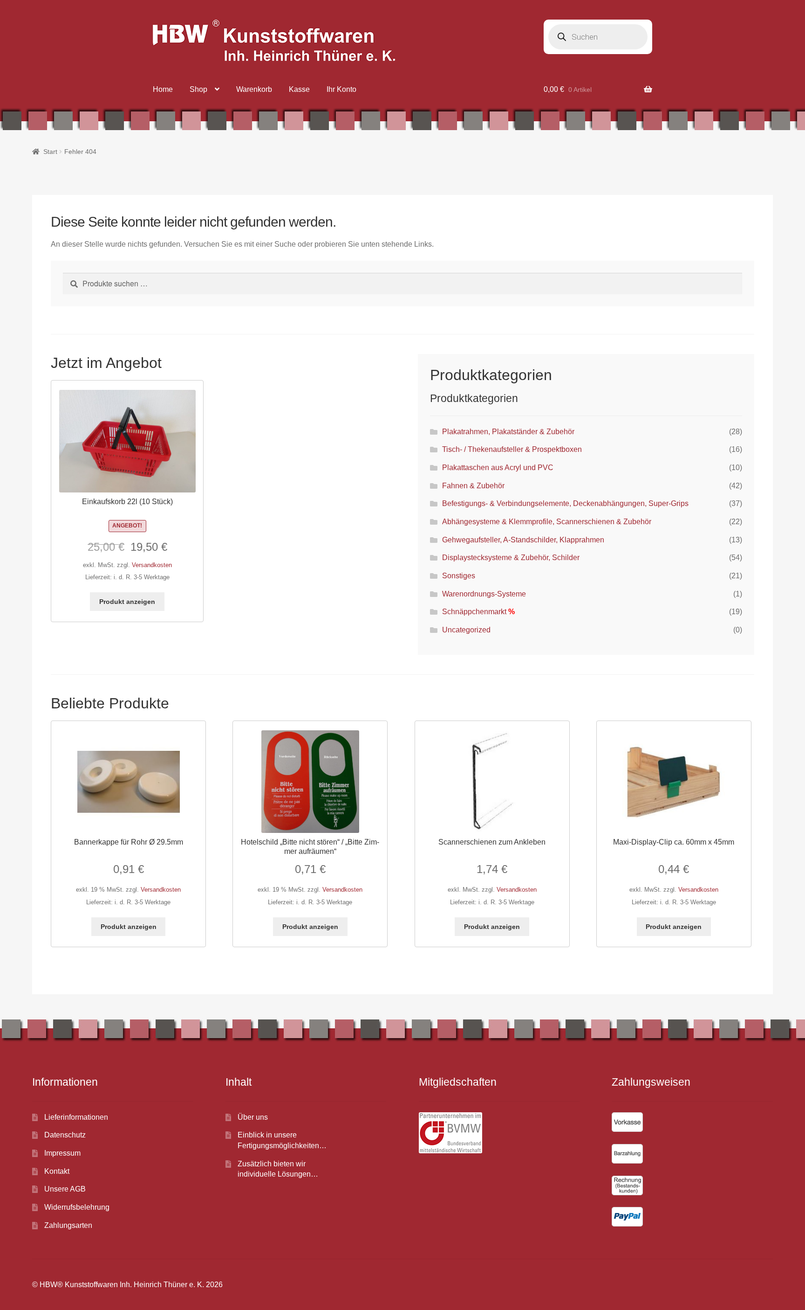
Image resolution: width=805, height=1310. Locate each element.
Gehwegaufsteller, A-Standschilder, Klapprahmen (523, 540)
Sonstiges (458, 576)
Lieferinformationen (76, 1117)
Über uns (253, 1117)
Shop (198, 89)
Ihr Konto (341, 89)
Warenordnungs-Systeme (484, 594)
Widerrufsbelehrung (76, 1207)
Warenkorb (254, 89)
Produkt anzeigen (127, 601)
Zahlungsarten (68, 1225)
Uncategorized (466, 630)
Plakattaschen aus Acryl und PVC (497, 467)
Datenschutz (65, 1135)
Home (163, 89)
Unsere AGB (65, 1189)
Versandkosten (152, 565)
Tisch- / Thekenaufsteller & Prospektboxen (512, 449)
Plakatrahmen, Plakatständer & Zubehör (508, 432)
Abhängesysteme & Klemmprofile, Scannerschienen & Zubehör (546, 522)
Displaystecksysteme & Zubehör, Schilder (511, 557)
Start (50, 151)
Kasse (299, 89)
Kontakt (56, 1171)
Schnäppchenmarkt (474, 612)
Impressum (62, 1153)
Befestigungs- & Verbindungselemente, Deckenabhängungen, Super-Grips (565, 503)
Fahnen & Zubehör (473, 486)
